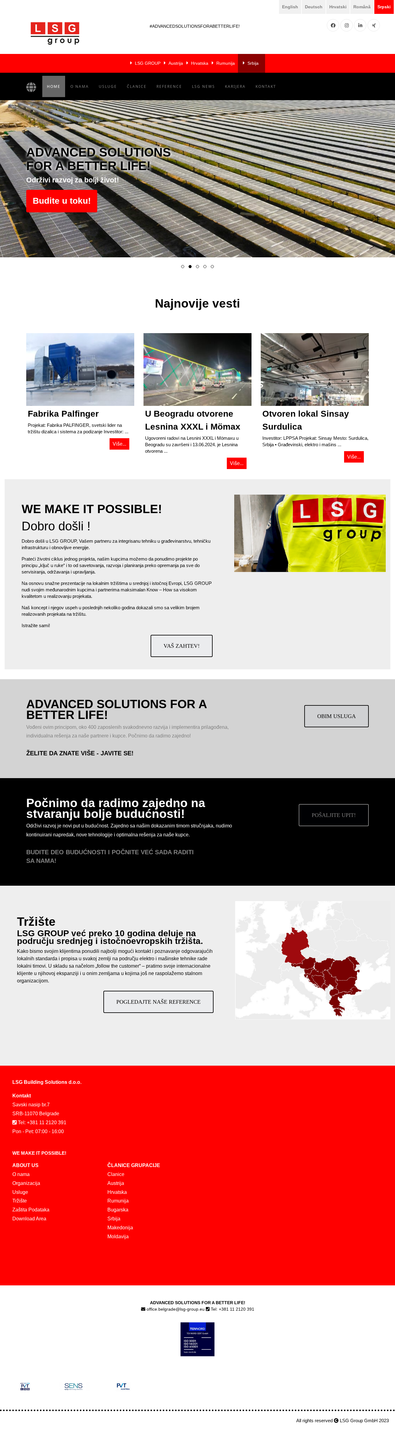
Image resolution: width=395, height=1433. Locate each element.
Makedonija (120, 1227)
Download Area (29, 1218)
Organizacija (26, 1183)
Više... (119, 444)
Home (53, 86)
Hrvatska (199, 63)
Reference (169, 86)
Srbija (253, 63)
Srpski (384, 6)
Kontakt (266, 86)
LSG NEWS (203, 86)
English (290, 6)
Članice (137, 86)
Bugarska (117, 1209)
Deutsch (313, 6)
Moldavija (118, 1236)
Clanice (115, 1174)
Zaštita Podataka (30, 1209)
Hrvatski (338, 6)
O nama (79, 86)
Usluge (108, 86)
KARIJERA (235, 86)
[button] (182, 266)
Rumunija (225, 63)
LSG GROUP (147, 63)
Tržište (19, 1200)
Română (362, 6)
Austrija (175, 63)
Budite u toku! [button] (62, 201)
